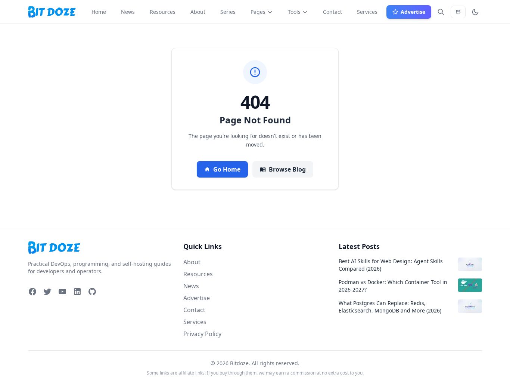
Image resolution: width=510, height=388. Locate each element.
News (191, 286)
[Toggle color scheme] (475, 12)
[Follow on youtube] (62, 291)
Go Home (226, 169)
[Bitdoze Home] (99, 247)
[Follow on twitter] (47, 291)
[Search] (441, 12)
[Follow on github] (92, 291)
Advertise (196, 298)
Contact (194, 310)
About (191, 262)
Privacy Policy (202, 334)
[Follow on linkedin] (77, 291)
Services (194, 322)
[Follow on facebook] (32, 291)
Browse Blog (287, 169)
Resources (198, 274)
